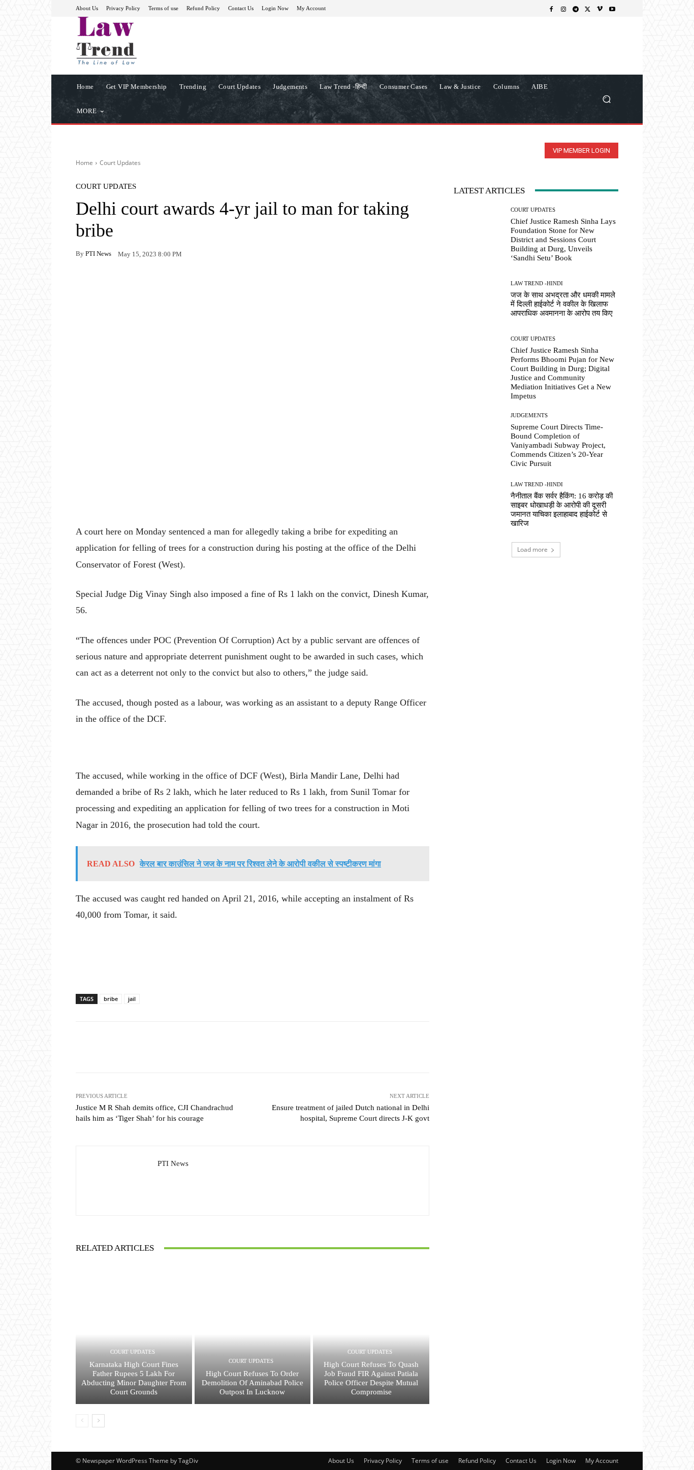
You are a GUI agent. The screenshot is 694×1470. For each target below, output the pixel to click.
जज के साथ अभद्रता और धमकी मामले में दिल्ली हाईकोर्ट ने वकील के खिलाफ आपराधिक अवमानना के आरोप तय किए (563, 304)
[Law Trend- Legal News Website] (149, 40)
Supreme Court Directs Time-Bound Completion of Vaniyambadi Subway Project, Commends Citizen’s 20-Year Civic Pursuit (558, 445)
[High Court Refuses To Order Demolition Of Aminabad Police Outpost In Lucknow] (253, 1334)
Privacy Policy (383, 1460)
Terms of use (430, 1460)
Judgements (529, 415)
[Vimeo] (600, 9)
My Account (601, 1460)
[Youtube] (612, 9)
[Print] (156, 286)
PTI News (98, 253)
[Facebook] (551, 9)
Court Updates (120, 162)
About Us (341, 1460)
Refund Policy (477, 1460)
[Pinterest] (179, 286)
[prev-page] (82, 1420)
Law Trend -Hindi (537, 283)
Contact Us (521, 1460)
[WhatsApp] (109, 286)
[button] (606, 99)
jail (132, 999)
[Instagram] (563, 9)
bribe (111, 999)
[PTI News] (116, 1180)
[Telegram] (576, 9)
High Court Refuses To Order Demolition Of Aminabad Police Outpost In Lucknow (252, 1382)
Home (84, 162)
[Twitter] (588, 9)
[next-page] (98, 1420)
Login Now (561, 1460)
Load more (532, 549)
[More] (203, 286)
